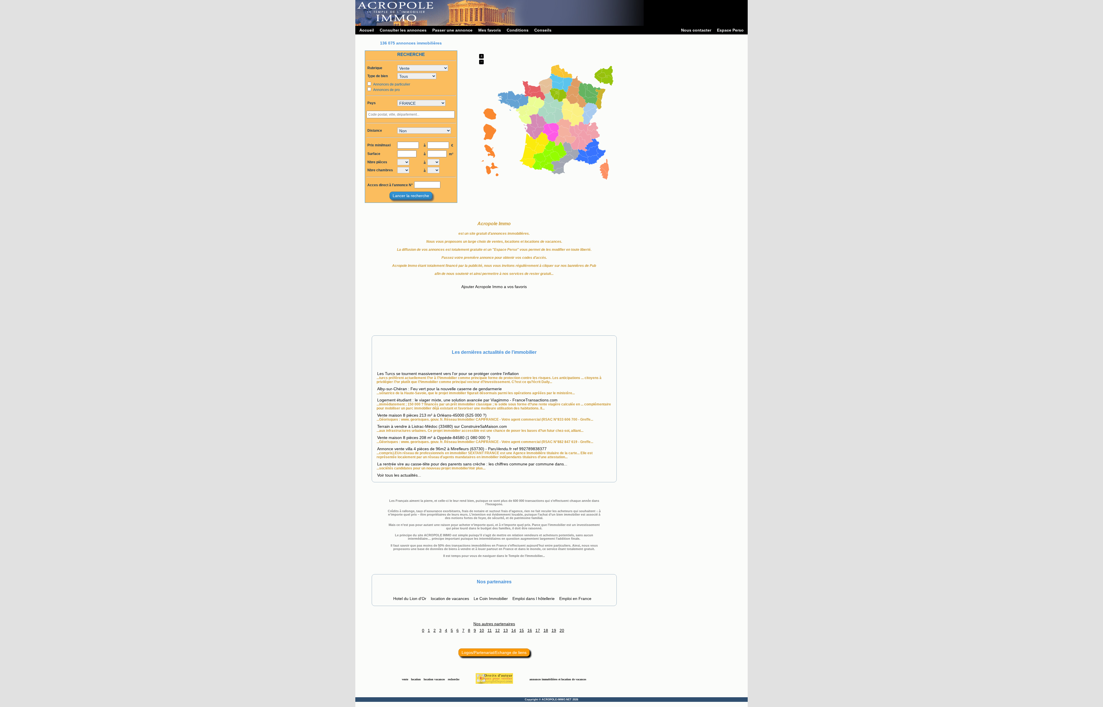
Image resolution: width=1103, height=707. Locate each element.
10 (481, 630)
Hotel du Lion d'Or (409, 598)
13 (505, 630)
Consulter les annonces (403, 30)
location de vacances (450, 598)
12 (497, 630)
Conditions (518, 30)
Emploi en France (575, 598)
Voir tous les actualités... (399, 475)
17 (537, 630)
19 (554, 630)
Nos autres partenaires (494, 623)
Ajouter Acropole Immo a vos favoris (494, 286)
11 (489, 630)
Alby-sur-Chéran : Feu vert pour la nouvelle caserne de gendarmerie (439, 388)
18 (545, 630)
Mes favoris (489, 30)
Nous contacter (696, 30)
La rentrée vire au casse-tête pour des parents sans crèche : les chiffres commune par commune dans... (472, 464)
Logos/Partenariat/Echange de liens (494, 652)
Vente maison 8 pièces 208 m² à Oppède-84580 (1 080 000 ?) (433, 437)
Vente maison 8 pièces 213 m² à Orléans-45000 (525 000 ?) (432, 415)
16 (529, 630)
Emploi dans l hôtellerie (533, 598)
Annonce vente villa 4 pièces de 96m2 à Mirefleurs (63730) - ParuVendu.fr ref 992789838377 (462, 448)
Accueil (366, 30)
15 (521, 630)
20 (562, 630)
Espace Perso (730, 30)
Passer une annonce (452, 30)
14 (513, 630)
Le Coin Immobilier (491, 598)
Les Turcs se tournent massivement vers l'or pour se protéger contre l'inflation (448, 373)
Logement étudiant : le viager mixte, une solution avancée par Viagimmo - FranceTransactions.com (467, 400)
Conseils (543, 30)
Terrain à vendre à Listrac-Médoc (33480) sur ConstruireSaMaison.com (442, 426)
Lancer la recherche (411, 195)
